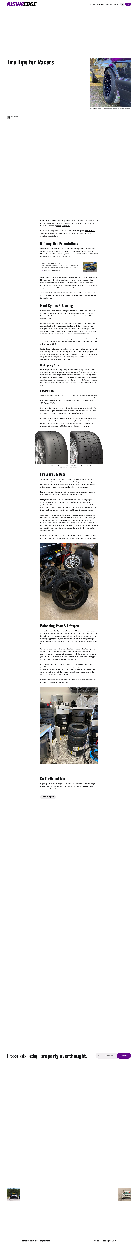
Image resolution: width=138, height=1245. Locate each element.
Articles (92, 4)
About (116, 4)
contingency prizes (63, 226)
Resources (100, 4)
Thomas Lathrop (14, 116)
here (55, 236)
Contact (109, 4)
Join (128, 4)
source (77, 377)
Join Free (124, 1056)
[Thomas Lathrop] (8, 117)
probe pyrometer (78, 515)
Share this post (48, 797)
